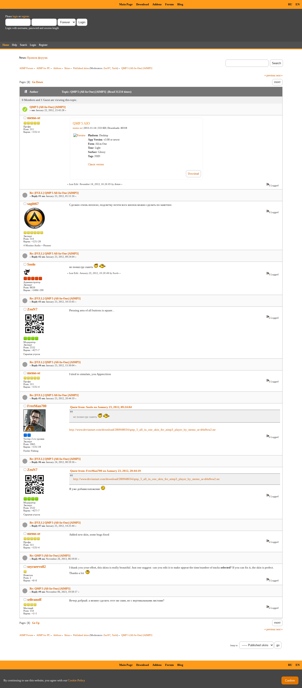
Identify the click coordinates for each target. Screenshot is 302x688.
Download (142, 4)
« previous (269, 75)
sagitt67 (33, 204)
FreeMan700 (36, 406)
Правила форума (37, 57)
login (15, 16)
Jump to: (234, 645)
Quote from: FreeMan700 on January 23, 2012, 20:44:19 (105, 470)
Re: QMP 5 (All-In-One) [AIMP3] (50, 555)
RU (290, 4)
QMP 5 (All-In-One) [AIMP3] (47, 107)
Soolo (31, 264)
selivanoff (34, 599)
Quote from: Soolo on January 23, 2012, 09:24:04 (101, 407)
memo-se (33, 118)
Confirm (290, 680)
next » (279, 75)
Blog (180, 4)
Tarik (114, 68)
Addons (157, 4)
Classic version (96, 164)
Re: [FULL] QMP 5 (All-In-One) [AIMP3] (55, 298)
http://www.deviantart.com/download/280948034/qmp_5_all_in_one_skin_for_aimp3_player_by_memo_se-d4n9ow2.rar (142, 429)
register (25, 16)
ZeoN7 (107, 68)
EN (298, 4)
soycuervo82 (36, 567)
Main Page (126, 4)
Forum (169, 4)
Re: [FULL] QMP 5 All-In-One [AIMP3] (54, 193)
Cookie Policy (76, 680)
